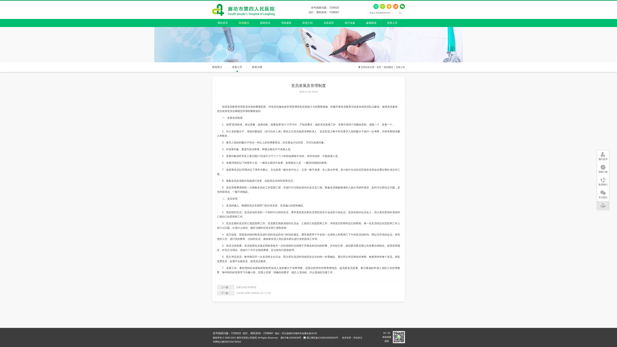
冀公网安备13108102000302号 (322, 337)
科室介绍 (307, 23)
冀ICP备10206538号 (291, 337)
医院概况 (244, 23)
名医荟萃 (329, 23)
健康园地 (371, 23)
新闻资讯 (265, 23)
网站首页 (223, 23)
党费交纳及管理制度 (246, 287)
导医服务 (286, 23)
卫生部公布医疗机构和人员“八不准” (254, 293)
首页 (379, 67)
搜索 (400, 13)
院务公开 (392, 23)
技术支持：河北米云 (352, 337)
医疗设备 (350, 23)
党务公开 (400, 67)
